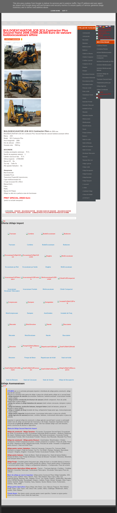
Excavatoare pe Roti (87, 81)
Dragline (84, 67)
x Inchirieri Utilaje (87, 191)
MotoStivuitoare (86, 126)
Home (5, 23)
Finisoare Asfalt (86, 88)
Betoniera (85, 43)
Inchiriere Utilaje (65, 23)
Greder (84, 98)
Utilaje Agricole (86, 163)
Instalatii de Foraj (87, 108)
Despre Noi (13, 23)
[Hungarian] (97, 27)
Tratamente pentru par (104, 83)
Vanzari (17, 211)
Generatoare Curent (87, 95)
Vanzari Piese (10, 212)
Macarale (84, 112)
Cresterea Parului (102, 49)
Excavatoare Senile (87, 84)
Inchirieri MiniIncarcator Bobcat (104, 69)
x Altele (84, 187)
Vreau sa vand (39, 23)
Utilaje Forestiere (87, 174)
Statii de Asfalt (86, 139)
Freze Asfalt (85, 91)
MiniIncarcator (86, 122)
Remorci (84, 136)
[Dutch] (106, 27)
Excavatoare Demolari (88, 74)
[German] (103, 27)
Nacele (84, 129)
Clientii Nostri (78, 23)
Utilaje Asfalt (86, 167)
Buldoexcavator (28, 211)
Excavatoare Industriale (88, 77)
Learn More (55, 11)
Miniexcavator (86, 119)
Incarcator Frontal (87, 101)
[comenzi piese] (3, 221)
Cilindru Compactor (87, 57)
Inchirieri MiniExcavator (104, 65)
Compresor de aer (87, 64)
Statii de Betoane (87, 143)
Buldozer (84, 50)
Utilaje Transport (87, 181)
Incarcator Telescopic (88, 105)
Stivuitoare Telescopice (88, 153)
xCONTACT (85, 198)
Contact (88, 23)
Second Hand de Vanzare (46, 211)
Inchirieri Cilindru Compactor (102, 57)
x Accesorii (85, 184)
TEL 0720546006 (99, 23)
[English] (100, 27)
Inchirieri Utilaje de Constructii (102, 75)
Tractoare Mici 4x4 (87, 160)
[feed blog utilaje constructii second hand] (102, 94)
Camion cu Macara (87, 53)
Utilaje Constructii (102, 89)
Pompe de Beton (86, 132)
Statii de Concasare (87, 146)
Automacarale (86, 33)
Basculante (85, 40)
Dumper (84, 71)
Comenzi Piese (52, 23)
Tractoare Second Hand (104, 79)
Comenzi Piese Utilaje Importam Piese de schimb (50, 212)
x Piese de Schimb (87, 194)
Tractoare (84, 156)
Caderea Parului (102, 45)
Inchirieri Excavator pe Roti (105, 61)
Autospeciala (85, 36)
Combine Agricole (87, 60)
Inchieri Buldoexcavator (104, 52)
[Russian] (110, 27)
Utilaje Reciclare (86, 177)
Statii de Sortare (86, 150)
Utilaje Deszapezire (87, 170)
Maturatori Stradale (87, 115)
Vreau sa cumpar (26, 23)
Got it (64, 11)
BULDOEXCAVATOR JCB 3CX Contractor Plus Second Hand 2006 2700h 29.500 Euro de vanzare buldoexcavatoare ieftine (37, 33)
